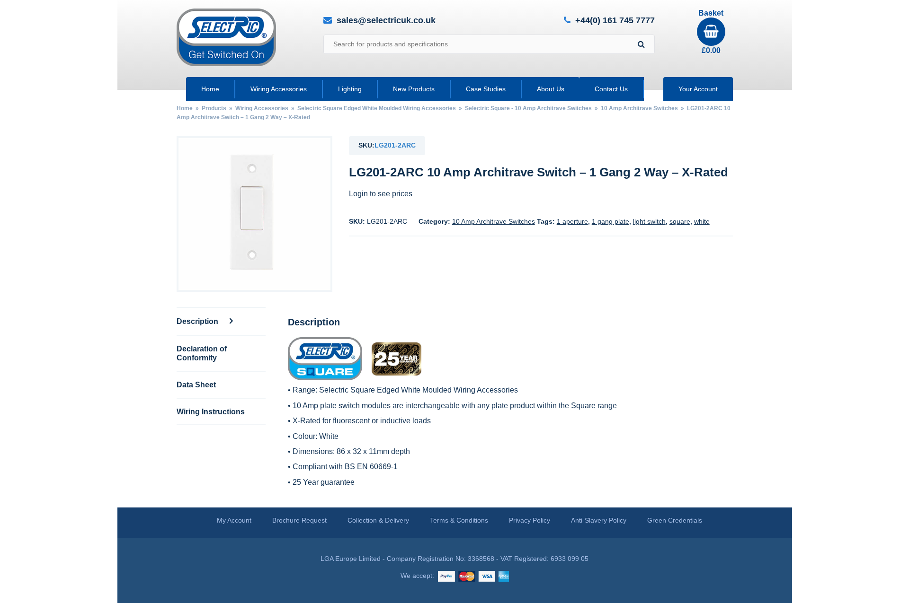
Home (210, 89)
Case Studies (486, 89)
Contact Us (611, 89)
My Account (234, 520)
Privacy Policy (529, 520)
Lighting (350, 89)
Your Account (698, 89)
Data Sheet (196, 384)
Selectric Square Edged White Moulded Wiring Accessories (376, 108)
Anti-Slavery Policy (598, 520)
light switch (649, 221)
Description (198, 321)
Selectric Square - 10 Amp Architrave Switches (528, 108)
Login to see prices (380, 194)
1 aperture (572, 221)
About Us (550, 89)
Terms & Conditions (459, 520)
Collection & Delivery (378, 520)
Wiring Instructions (211, 411)
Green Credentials (674, 520)
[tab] (221, 320)
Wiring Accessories (278, 89)
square (679, 221)
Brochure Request (299, 520)
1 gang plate (610, 221)
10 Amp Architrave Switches (639, 108)
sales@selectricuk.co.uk (386, 20)
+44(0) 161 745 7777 (615, 20)
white (702, 221)
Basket (710, 31)
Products (214, 108)
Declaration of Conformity (202, 353)
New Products (414, 89)
